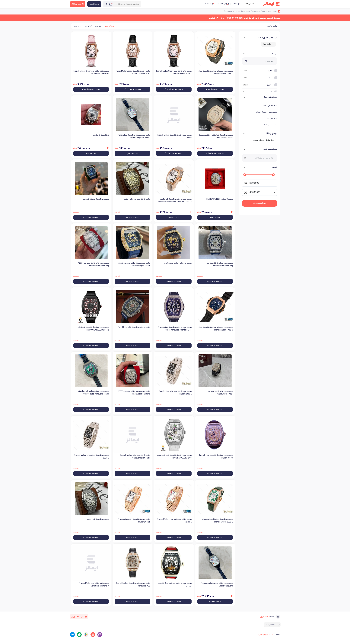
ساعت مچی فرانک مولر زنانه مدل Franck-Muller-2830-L (175, 392)
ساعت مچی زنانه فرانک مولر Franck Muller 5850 (175, 136)
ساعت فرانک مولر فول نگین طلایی (137, 199)
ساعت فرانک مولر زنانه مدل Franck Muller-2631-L (174, 520)
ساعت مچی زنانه (270, 125)
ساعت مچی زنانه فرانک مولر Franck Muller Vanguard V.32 (133, 584)
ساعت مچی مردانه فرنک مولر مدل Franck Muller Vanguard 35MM (133, 136)
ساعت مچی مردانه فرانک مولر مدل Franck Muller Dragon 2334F (133, 264)
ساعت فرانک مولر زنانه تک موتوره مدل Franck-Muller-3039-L (217, 520)
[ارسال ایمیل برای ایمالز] (93, 634)
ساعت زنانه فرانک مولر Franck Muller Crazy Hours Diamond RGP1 (91, 72)
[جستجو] (106, 4)
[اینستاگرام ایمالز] (99, 634)
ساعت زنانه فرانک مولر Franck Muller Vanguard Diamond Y (94, 584)
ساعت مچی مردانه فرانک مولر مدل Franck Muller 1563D (216, 456)
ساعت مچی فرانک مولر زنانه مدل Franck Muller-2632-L (134, 520)
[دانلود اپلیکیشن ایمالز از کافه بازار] (79, 634)
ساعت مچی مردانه (269, 105)
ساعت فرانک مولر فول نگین (98, 519)
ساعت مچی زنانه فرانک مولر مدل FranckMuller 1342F (220, 392)
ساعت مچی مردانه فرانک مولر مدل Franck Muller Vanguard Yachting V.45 (175, 328)
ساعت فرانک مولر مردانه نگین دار (96, 199)
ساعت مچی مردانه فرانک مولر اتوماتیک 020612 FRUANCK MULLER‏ (93, 328)
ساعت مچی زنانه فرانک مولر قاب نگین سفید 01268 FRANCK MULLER (174, 456)
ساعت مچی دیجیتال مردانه (266, 112)
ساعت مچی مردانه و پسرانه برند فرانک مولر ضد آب (175, 584)
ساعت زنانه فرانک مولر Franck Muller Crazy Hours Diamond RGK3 (174, 72)
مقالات (234, 4)
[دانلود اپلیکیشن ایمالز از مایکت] (72, 634)
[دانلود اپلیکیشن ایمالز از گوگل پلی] (86, 634)
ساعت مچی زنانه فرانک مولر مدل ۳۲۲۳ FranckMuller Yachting (93, 264)
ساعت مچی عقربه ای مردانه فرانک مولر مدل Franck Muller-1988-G (216, 328)
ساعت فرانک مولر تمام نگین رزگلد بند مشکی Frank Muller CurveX (215, 136)
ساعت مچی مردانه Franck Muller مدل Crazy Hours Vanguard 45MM (93, 392)
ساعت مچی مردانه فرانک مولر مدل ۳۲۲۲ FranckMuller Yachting (134, 392)
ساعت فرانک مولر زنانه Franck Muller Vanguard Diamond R (135, 456)
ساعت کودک (272, 118)
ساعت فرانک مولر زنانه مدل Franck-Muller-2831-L (91, 456)
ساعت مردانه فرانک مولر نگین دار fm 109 (134, 327)
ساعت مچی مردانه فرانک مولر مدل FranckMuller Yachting (219, 264)
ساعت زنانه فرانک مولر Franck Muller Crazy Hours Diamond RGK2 (132, 72)
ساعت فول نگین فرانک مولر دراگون (178, 263)
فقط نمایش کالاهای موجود (263, 140)
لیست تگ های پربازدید (272, 624)
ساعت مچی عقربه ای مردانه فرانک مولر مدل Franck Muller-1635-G (216, 72)
